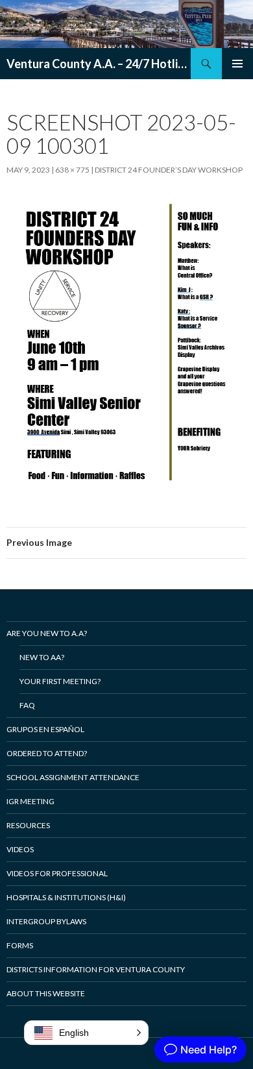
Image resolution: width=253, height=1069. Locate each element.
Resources (28, 825)
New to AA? (41, 657)
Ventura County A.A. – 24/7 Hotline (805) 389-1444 (98, 63)
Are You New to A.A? (46, 633)
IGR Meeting (30, 801)
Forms (19, 945)
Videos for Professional (57, 873)
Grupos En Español (45, 729)
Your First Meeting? (60, 681)
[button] (86, 1032)
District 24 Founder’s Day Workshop (169, 170)
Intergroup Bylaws (46, 921)
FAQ (27, 705)
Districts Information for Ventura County (95, 969)
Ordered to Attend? (46, 753)
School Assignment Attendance (72, 777)
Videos (20, 849)
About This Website (45, 993)
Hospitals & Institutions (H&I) (66, 897)
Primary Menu (237, 63)
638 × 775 (72, 170)
